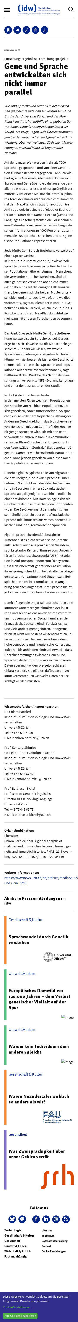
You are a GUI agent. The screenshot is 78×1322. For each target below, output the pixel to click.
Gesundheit (12, 1241)
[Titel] (8, 30)
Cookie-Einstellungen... (17, 1307)
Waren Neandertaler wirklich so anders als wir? (39, 1099)
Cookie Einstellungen (54, 1251)
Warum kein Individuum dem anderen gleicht (39, 1049)
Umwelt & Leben (15, 1246)
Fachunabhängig (15, 1256)
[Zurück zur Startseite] (39, 9)
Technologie (12, 1230)
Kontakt (46, 1246)
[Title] (26, 30)
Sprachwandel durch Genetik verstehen (38, 939)
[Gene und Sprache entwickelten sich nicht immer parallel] (17, 30)
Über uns (47, 1230)
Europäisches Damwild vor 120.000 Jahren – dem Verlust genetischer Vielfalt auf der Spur (39, 999)
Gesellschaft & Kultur (19, 1236)
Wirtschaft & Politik (17, 1251)
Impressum (48, 1235)
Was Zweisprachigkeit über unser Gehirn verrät (37, 1154)
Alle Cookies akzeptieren (20, 1316)
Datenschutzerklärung (55, 1241)
